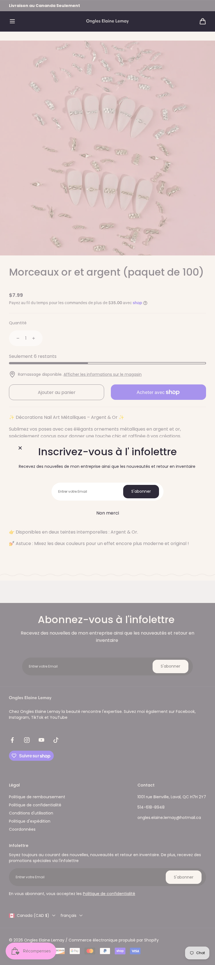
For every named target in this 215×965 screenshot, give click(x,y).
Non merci (107, 513)
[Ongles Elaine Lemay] (107, 21)
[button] (12, 21)
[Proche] (20, 448)
